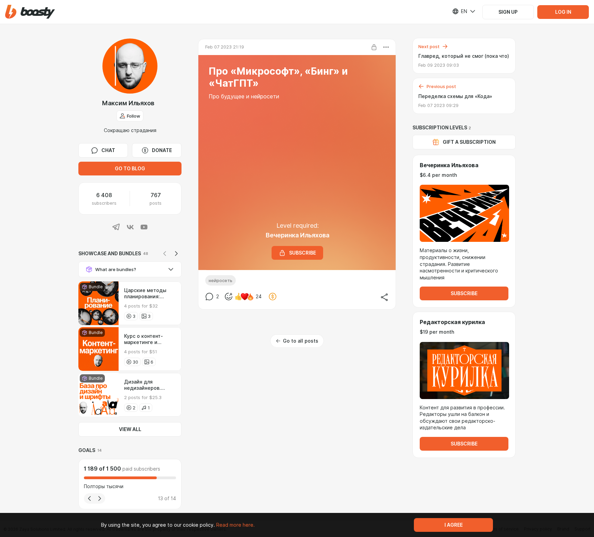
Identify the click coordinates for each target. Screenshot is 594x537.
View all (130, 429)
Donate (162, 150)
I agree (453, 525)
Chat (108, 150)
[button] (30, 12)
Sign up (508, 12)
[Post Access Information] (374, 47)
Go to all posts (300, 341)
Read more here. (235, 525)
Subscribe (464, 293)
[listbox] (459, 11)
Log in (563, 12)
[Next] (176, 253)
